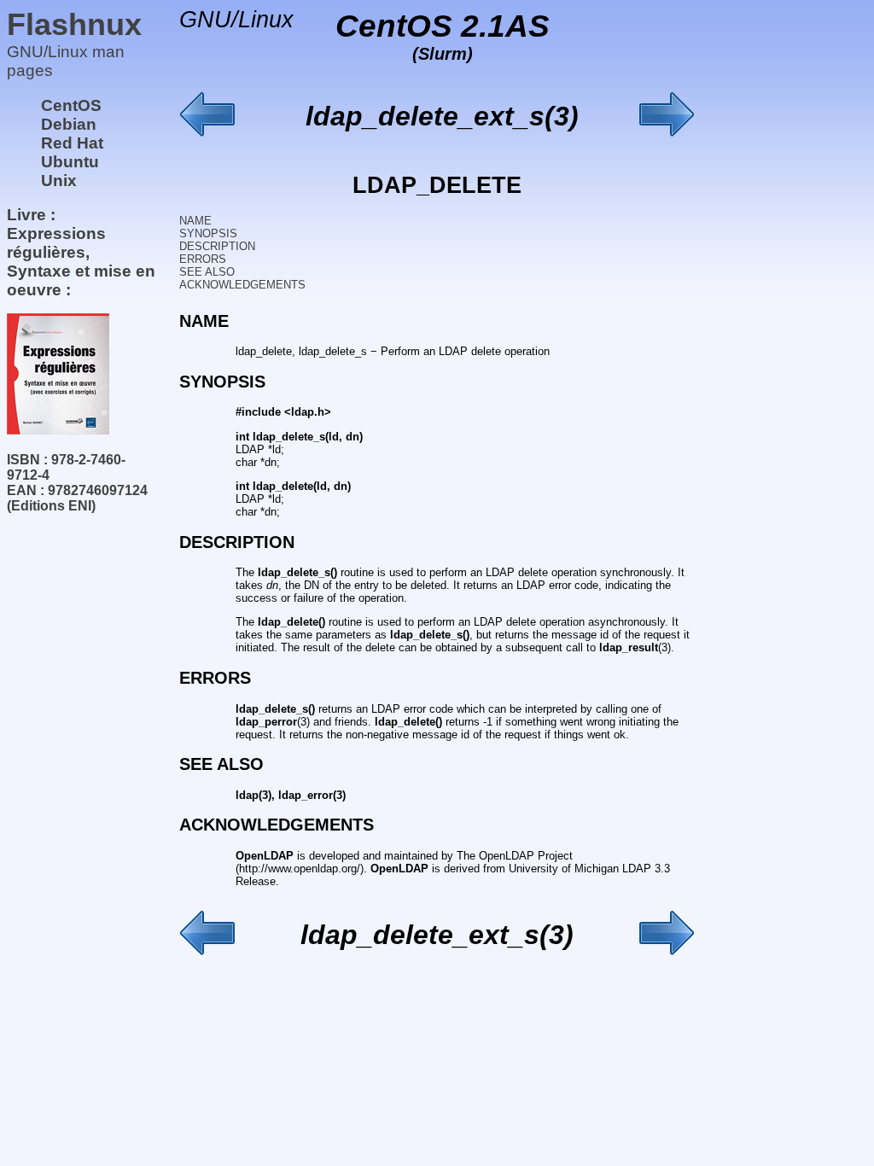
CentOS (71, 105)
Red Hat (72, 143)
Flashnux (74, 24)
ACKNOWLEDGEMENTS (242, 284)
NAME (195, 220)
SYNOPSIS (208, 233)
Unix (59, 180)
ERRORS (202, 259)
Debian (68, 124)
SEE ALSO (207, 271)
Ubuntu (70, 162)
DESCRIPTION (217, 246)
